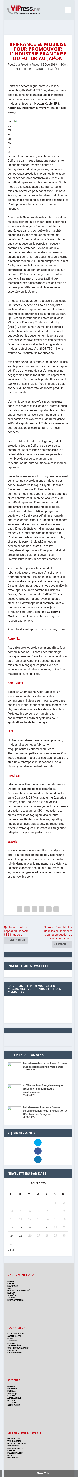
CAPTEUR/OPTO (14, 1336)
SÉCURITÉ (11, 1396)
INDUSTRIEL (12, 1389)
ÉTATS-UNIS (12, 1286)
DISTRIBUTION (13, 1439)
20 (38, 1227)
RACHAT (11, 1293)
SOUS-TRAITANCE (15, 1353)
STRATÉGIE (53, 69)
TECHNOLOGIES (14, 1441)
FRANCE (39, 69)
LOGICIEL (11, 1343)
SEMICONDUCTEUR (15, 1334)
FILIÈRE (27, 69)
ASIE (18, 69)
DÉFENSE (11, 1400)
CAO (9, 1348)
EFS (10, 731)
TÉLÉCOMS (12, 1403)
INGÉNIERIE (12, 1350)
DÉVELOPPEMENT (15, 1453)
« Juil (11, 1250)
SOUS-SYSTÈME (14, 1346)
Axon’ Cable (15, 682)
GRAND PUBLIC (13, 1405)
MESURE (11, 1455)
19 (29, 1227)
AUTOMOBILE (13, 1393)
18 (20, 1227)
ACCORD (11, 1298)
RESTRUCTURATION (15, 1300)
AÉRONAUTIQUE (14, 1398)
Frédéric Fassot (30, 64)
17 (11, 1227)
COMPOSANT (13, 1446)
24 (11, 1235)
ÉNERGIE (11, 1451)
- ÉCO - (63, 64)
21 (47, 1227)
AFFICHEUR (12, 1341)
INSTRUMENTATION (20, 1348)
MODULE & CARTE (15, 1448)
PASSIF (10, 1338)
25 (20, 1235)
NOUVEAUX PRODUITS (16, 1443)
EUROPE (10, 1284)
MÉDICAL (11, 1391)
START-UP (11, 1386)
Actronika (14, 638)
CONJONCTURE (14, 1291)
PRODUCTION (13, 1458)
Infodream (14, 775)
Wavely (12, 841)
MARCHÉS (26, 1291)
